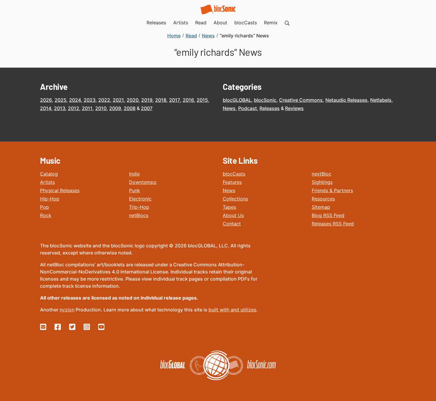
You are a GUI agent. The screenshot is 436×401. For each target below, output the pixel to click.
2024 (75, 100)
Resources (323, 199)
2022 (104, 100)
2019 (146, 100)
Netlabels (381, 100)
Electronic (140, 199)
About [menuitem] (220, 23)
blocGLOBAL (237, 100)
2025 (60, 100)
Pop (44, 207)
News (229, 108)
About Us (233, 215)
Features (232, 182)
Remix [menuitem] (271, 23)
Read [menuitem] (200, 23)
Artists (47, 182)
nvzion (67, 310)
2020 (133, 100)
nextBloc (321, 174)
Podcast (247, 108)
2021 (118, 100)
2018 (160, 100)
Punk (134, 190)
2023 (90, 100)
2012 (73, 108)
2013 (59, 108)
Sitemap (321, 207)
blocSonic (265, 100)
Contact (232, 224)
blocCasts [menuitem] (245, 23)
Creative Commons (301, 100)
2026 (46, 100)
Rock (45, 215)
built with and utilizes (232, 310)
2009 (115, 108)
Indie (134, 174)
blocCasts (234, 174)
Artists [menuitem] (180, 23)
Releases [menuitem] (156, 23)
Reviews (294, 108)
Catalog (49, 174)
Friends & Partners (332, 190)
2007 (146, 108)
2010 (100, 108)
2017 (174, 100)
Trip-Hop (139, 207)
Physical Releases (59, 190)
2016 (188, 100)
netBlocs (138, 215)
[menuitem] (287, 23)
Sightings (322, 182)
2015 (202, 100)
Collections (235, 199)
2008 (130, 108)
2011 (87, 108)
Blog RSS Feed (328, 215)
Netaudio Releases (346, 100)
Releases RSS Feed (333, 224)
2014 (45, 108)
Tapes (229, 207)
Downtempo (143, 182)
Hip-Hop (49, 199)
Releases (270, 108)
